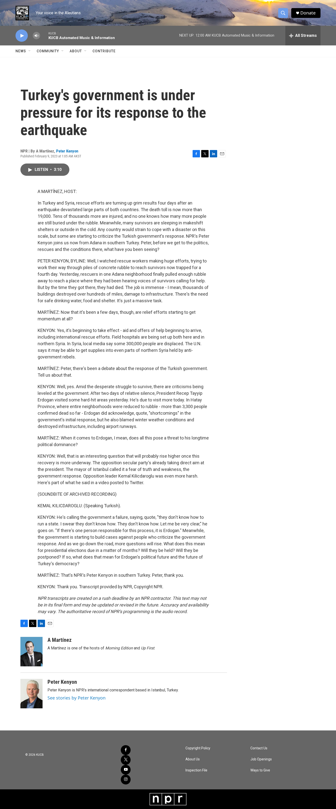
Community (48, 51)
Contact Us (258, 748)
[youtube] (126, 770)
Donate (308, 12)
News (20, 51)
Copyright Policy (197, 748)
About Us (192, 759)
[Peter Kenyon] (31, 693)
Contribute (104, 51)
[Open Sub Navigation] (30, 51)
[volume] (36, 35)
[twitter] (126, 760)
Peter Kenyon (67, 151)
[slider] (44, 35)
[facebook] (126, 750)
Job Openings (261, 759)
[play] (22, 36)
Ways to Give (260, 770)
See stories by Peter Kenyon (76, 698)
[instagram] (126, 779)
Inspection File (196, 770)
